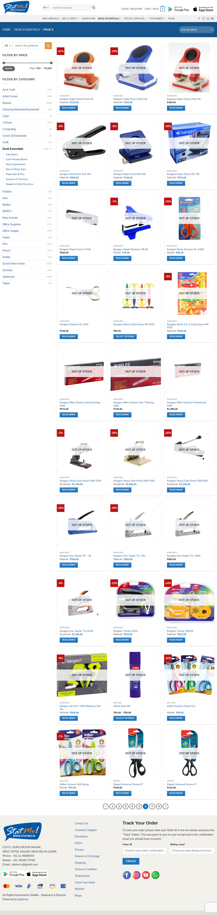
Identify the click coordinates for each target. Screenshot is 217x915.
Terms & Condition (86, 869)
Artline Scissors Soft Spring (74, 784)
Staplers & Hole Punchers (19, 184)
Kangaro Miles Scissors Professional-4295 (187, 404)
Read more (68, 108)
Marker (7, 204)
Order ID (127, 844)
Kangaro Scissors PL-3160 (74, 324)
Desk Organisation (16, 164)
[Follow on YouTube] (212, 18)
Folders (7, 191)
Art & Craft (69, 18)
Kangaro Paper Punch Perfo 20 (76, 99)
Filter (8, 68)
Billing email (177, 844)
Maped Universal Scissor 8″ (128, 784)
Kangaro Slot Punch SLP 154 (75, 174)
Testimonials (82, 875)
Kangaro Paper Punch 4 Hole (75, 249)
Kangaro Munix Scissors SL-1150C (185, 249)
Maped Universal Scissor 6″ (181, 784)
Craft (5, 142)
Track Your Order (85, 882)
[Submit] (94, 8)
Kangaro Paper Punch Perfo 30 (130, 99)
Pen (5, 243)
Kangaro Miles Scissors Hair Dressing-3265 (80, 404)
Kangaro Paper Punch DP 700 (183, 174)
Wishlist (79, 888)
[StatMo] (19, 7)
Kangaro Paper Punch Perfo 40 (184, 99)
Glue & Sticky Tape (16, 169)
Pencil (6, 250)
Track (131, 861)
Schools (7, 270)
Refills (6, 257)
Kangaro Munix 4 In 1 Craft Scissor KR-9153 (188, 326)
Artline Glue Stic (122, 706)
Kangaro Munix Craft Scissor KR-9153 (133, 324)
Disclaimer (81, 836)
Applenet (22, 899)
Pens (171, 18)
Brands (7, 103)
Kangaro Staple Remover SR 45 (130, 249)
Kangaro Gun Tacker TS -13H (129, 555)
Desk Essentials (109, 18)
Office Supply (11, 230)
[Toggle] (50, 149)
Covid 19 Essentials (15, 135)
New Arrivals (51, 18)
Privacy (79, 849)
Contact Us (81, 823)
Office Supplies (134, 18)
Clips (6, 116)
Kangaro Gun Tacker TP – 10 (75, 555)
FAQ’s (78, 843)
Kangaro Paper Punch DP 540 (129, 174)
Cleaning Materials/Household (21, 109)
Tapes (6, 283)
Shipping (80, 862)
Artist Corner (10, 96)
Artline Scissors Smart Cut (181, 706)
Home (7, 29)
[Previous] (106, 806)
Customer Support (86, 830)
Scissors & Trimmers (17, 179)
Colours (7, 122)
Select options (125, 337)
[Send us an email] (207, 18)
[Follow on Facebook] (199, 18)
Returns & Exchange (87, 856)
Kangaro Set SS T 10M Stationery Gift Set (80, 708)
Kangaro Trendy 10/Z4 (125, 631)
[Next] (165, 806)
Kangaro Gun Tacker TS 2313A (76, 631)
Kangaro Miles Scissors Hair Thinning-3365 (133, 404)
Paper (6, 237)
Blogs (78, 895)
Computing (88, 18)
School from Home (14, 263)
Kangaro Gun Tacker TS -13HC (184, 555)
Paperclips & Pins (15, 174)
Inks (5, 198)
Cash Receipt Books (16, 159)
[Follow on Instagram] (203, 18)
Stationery (156, 18)
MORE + (8, 211)
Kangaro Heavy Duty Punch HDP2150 (187, 480)
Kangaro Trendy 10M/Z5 (180, 631)
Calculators (12, 154)
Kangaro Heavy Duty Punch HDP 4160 (134, 480)
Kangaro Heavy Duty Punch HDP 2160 (80, 480)
